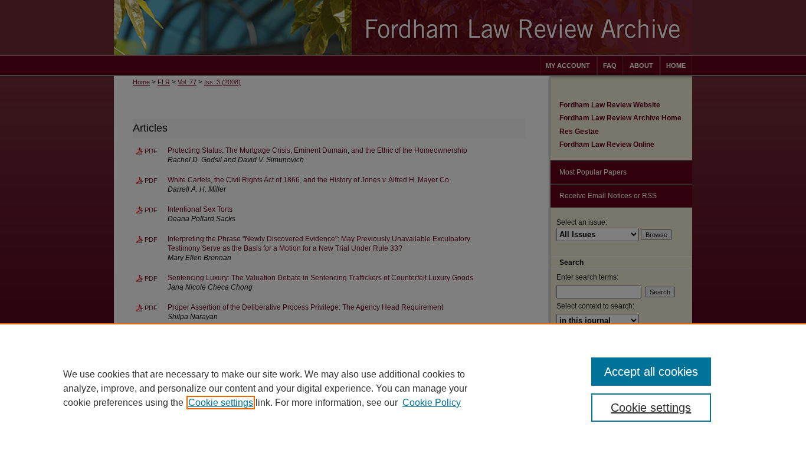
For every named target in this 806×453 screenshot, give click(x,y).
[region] (403, 388)
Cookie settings (220, 403)
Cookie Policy (431, 403)
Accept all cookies (651, 371)
